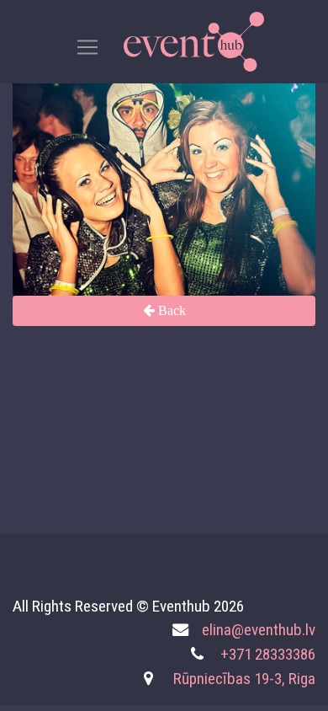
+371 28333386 (267, 654)
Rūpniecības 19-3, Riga (244, 678)
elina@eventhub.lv (258, 629)
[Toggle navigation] (87, 47)
